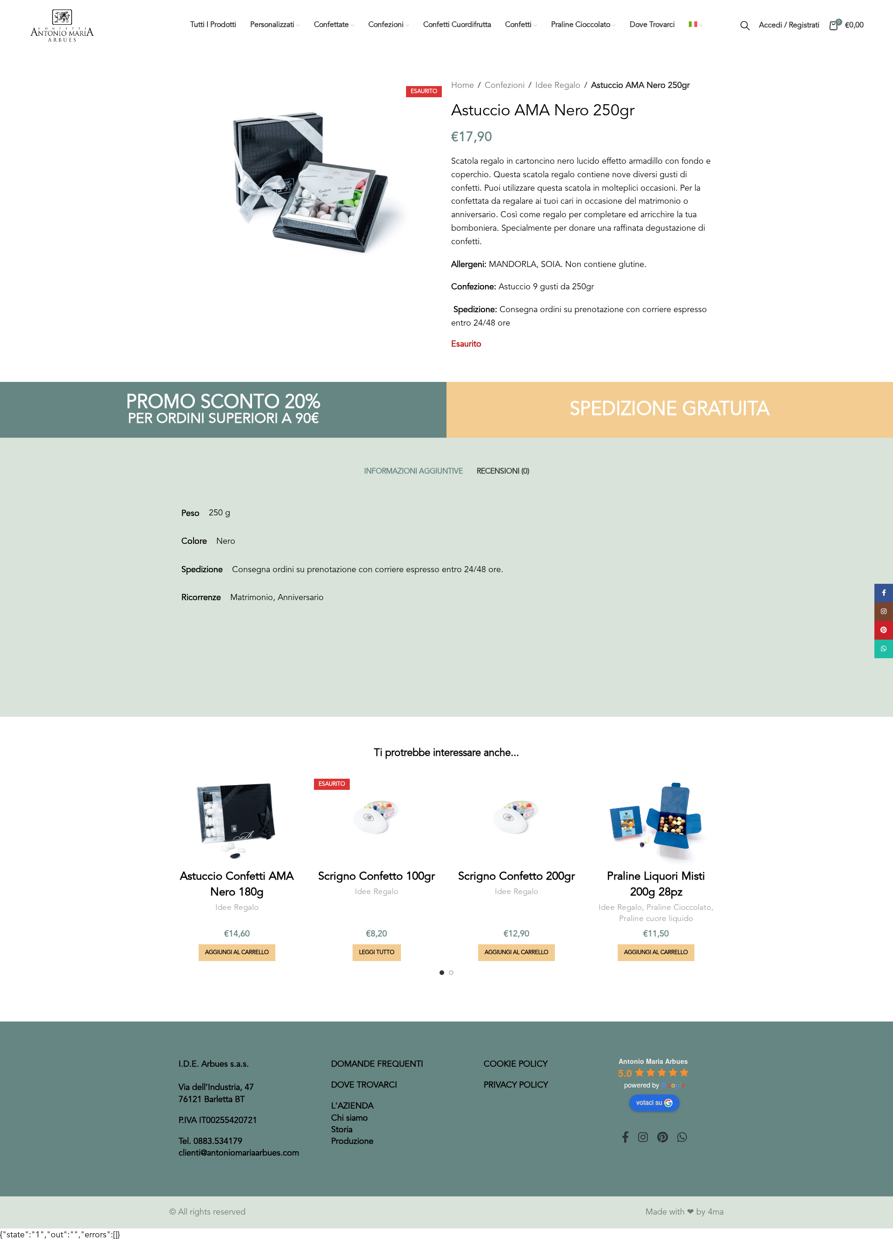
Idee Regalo (557, 85)
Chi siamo (349, 1118)
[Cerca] (745, 25)
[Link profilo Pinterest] (663, 1138)
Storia (342, 1130)
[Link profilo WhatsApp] (682, 1138)
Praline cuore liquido (656, 919)
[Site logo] (62, 25)
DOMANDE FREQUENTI (377, 1064)
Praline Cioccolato (678, 908)
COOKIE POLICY (515, 1064)
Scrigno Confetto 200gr (516, 876)
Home (462, 85)
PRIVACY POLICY (516, 1085)
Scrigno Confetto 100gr (376, 876)
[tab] (413, 472)
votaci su (649, 1102)
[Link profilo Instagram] (643, 1138)
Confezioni (505, 85)
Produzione (352, 1141)
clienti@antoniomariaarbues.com (239, 1153)
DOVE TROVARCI (364, 1085)
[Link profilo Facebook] (625, 1138)
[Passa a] (696, 25)
